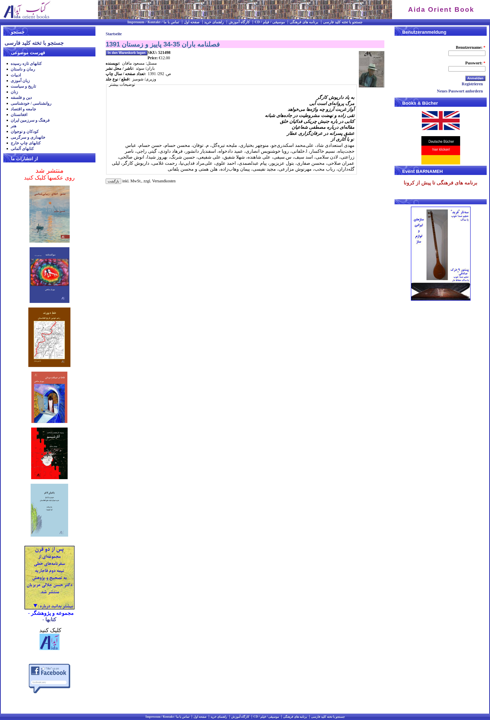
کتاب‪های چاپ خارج (26, 143)
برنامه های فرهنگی (304, 22)
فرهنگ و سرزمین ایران (30, 120)
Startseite (114, 34)
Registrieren (472, 84)
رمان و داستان (23, 69)
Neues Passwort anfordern (460, 91)
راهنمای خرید (214, 22)
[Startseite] (25, 18)
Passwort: (475, 63)
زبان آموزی (20, 80)
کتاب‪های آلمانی (22, 148)
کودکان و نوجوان (25, 131)
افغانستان (19, 114)
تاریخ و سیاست (23, 86)
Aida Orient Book (441, 9)
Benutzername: (470, 47)
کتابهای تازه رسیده (26, 63)
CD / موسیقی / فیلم (270, 22)
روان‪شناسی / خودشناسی (31, 103)
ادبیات (16, 75)
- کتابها (49, 619)
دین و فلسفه (21, 97)
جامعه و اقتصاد (23, 109)
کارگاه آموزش (239, 22)
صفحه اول (192, 22)
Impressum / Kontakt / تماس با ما (153, 22)
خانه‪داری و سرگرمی (28, 137)
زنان (14, 92)
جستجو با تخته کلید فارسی (343, 22)
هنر (13, 126)
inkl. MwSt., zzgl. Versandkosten (149, 181)
